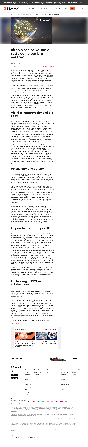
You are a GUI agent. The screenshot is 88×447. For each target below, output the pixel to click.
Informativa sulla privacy (17, 437)
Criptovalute (28, 374)
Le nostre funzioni (65, 372)
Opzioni (27, 394)
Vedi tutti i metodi (15, 403)
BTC (53, 320)
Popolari (27, 369)
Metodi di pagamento (39, 369)
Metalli (27, 379)
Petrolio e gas (28, 387)
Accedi (66, 8)
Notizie (18, 14)
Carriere (63, 387)
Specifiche (36, 374)
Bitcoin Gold (15, 323)
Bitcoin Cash (49, 322)
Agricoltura (28, 384)
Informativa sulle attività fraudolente (59, 435)
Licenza (18, 435)
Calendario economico (53, 369)
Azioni (26, 372)
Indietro (15, 66)
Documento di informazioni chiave (39, 435)
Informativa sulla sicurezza (31, 437)
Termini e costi (37, 372)
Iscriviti (72, 8)
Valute (27, 377)
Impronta (63, 389)
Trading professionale (39, 377)
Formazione (63, 374)
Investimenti (31, 8)
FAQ (48, 372)
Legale (12, 435)
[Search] (83, 8)
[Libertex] (12, 8)
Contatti (63, 379)
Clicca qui (40, 3)
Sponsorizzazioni (65, 384)
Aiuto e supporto (25, 435)
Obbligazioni (28, 392)
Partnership (64, 382)
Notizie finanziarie (27, 14)
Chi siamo (63, 369)
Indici (26, 382)
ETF (26, 389)
